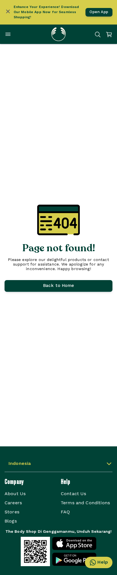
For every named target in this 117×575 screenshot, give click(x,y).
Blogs (11, 521)
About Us (15, 493)
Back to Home (58, 286)
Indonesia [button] (20, 463)
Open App (98, 12)
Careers (13, 502)
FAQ (65, 512)
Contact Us (73, 493)
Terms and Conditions (85, 502)
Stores (12, 512)
